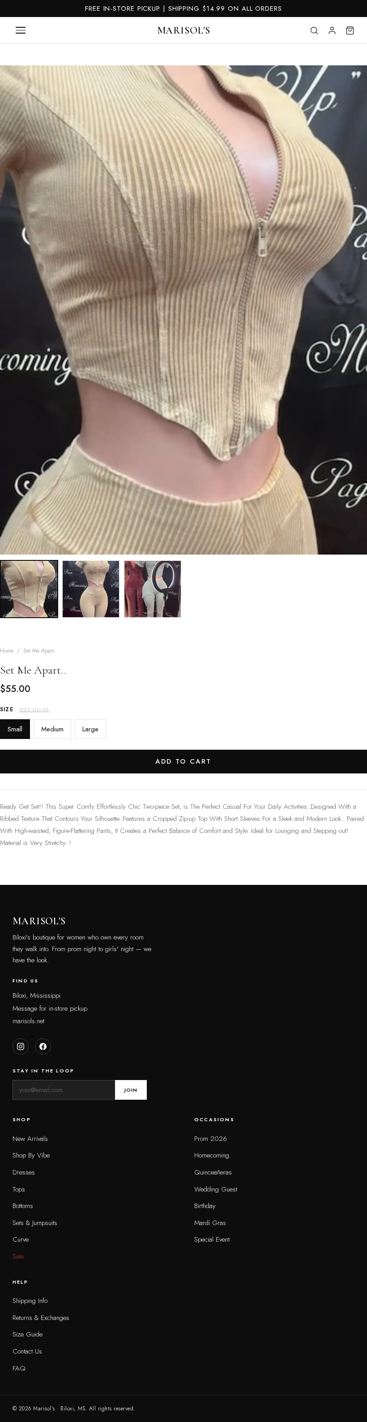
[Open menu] (21, 30)
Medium (52, 729)
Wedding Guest (215, 1189)
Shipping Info (30, 1301)
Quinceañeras (213, 1172)
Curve (21, 1239)
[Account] (332, 30)
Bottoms (23, 1206)
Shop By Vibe (31, 1155)
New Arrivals (30, 1139)
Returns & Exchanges (41, 1318)
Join (130, 1089)
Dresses (24, 1172)
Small (15, 729)
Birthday (205, 1206)
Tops (19, 1189)
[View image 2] (91, 589)
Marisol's (183, 30)
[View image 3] (153, 589)
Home (6, 651)
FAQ (19, 1368)
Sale (18, 1256)
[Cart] (350, 30)
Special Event (212, 1239)
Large (90, 729)
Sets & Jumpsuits (35, 1223)
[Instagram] (21, 1046)
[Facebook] (43, 1046)
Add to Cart (183, 761)
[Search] (314, 30)
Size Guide (34, 709)
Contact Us (27, 1351)
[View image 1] (29, 589)
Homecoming (211, 1155)
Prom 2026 (210, 1139)
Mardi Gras (210, 1223)
